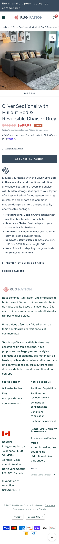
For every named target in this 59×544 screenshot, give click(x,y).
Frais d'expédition (10, 130)
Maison (5, 27)
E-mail (34, 468)
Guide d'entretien (12, 388)
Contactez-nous (11, 403)
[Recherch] (48, 18)
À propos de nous (12, 398)
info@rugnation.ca (13, 446)
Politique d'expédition (43, 388)
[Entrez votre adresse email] (53, 475)
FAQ (4, 393)
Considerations (13, 271)
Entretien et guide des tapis (23, 263)
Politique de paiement (43, 421)
